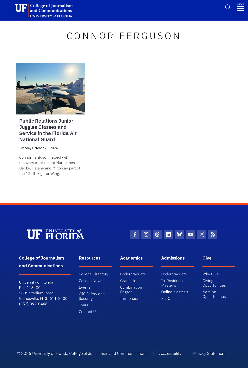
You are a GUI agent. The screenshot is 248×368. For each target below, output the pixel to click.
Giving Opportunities (214, 283)
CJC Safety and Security (92, 296)
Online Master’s (174, 291)
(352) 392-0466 (33, 303)
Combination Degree (131, 289)
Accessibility (170, 353)
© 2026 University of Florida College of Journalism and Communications (82, 353)
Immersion (129, 298)
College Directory (93, 274)
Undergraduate (133, 274)
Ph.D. (165, 298)
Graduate (128, 280)
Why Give (210, 274)
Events (84, 287)
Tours (83, 305)
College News (90, 280)
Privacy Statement (209, 353)
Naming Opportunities (214, 294)
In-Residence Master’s (172, 283)
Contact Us (88, 311)
